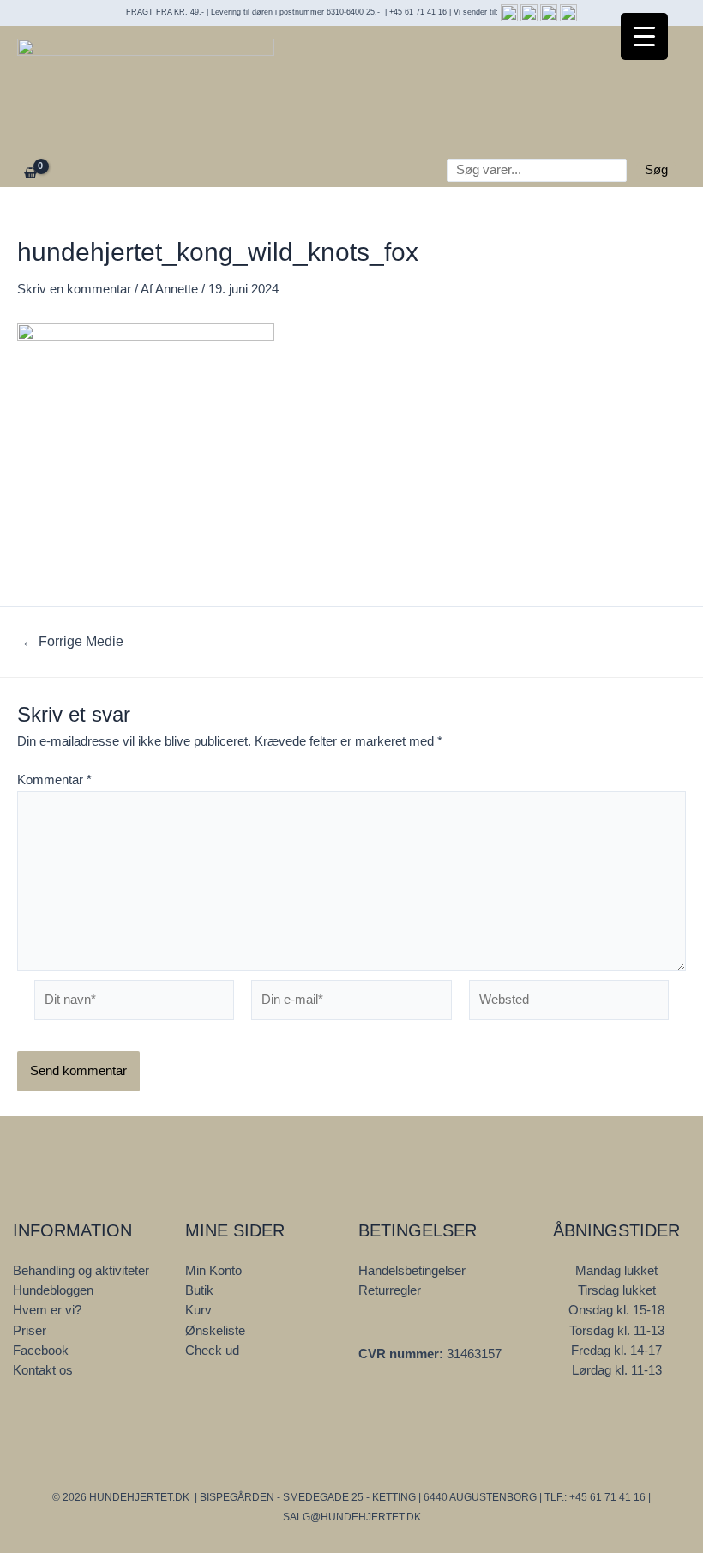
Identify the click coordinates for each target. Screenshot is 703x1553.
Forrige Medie (72, 642)
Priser (29, 1331)
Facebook (41, 1350)
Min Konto (213, 1271)
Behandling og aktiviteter (81, 1271)
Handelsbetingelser (412, 1271)
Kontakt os (43, 1370)
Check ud (212, 1350)
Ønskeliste (215, 1331)
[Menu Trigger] (644, 36)
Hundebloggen (53, 1290)
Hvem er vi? (47, 1310)
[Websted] (569, 1004)
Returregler (389, 1290)
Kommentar (54, 780)
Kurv (198, 1310)
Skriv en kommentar (74, 289)
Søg (656, 170)
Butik (199, 1290)
